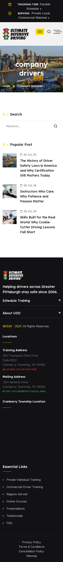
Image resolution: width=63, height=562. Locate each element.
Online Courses (16, 501)
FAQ (9, 523)
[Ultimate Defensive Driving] (16, 33)
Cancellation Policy (31, 551)
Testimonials (14, 516)
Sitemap (31, 556)
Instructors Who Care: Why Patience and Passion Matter (37, 196)
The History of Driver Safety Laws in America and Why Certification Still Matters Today (38, 168)
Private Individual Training (23, 479)
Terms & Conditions (31, 546)
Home (7, 86)
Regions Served (16, 494)
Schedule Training (16, 301)
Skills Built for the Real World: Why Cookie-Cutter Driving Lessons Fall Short (37, 224)
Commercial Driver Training (24, 487)
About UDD (11, 313)
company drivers (30, 86)
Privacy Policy (31, 542)
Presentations (15, 508)
